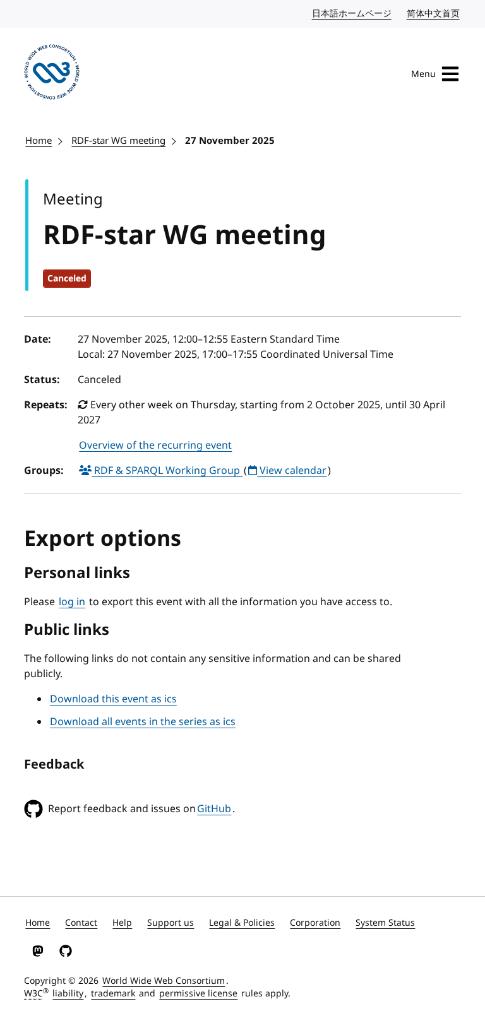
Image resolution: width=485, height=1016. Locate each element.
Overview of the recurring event (155, 445)
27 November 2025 (230, 141)
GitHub (214, 809)
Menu (423, 74)
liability (67, 993)
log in (72, 602)
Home (38, 141)
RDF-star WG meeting (118, 141)
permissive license (198, 993)
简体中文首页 (434, 13)
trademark (113, 993)
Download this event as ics (113, 699)
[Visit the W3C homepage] (52, 74)
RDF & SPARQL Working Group (167, 470)
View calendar (291, 470)
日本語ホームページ (352, 13)
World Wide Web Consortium (163, 981)
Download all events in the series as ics (143, 722)
